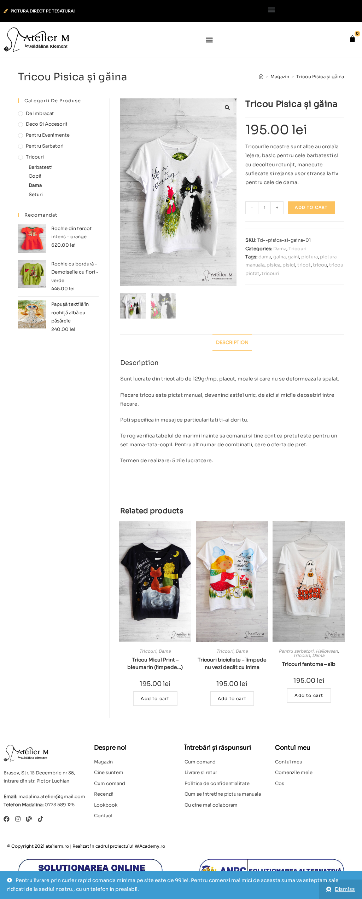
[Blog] (29, 819)
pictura (309, 257)
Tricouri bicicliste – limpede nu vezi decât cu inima (232, 663)
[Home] (261, 77)
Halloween (327, 651)
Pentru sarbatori (296, 651)
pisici (288, 265)
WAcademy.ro (150, 846)
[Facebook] (7, 819)
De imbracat (40, 113)
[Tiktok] (40, 819)
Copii (35, 176)
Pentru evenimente (48, 135)
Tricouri (297, 249)
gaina (279, 257)
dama (264, 257)
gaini (293, 257)
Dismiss (345, 889)
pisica (273, 265)
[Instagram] (18, 819)
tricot (304, 265)
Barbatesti (41, 167)
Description (232, 342)
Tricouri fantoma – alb (308, 664)
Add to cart (311, 207)
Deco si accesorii (46, 124)
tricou (320, 265)
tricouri (270, 273)
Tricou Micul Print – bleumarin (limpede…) (155, 663)
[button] (272, 9)
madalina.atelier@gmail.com (51, 797)
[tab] (232, 343)
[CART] (352, 38)
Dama (279, 249)
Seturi (36, 194)
